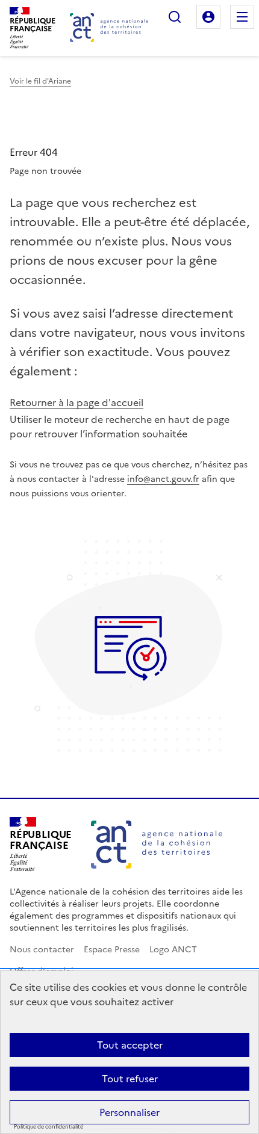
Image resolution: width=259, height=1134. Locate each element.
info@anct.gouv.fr (163, 479)
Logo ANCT (173, 949)
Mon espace (208, 17)
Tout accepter (130, 1045)
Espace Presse (112, 949)
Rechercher (175, 17)
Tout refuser (130, 1078)
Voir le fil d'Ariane (40, 81)
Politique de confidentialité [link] (48, 1127)
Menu (242, 17)
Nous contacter (42, 949)
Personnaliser (129, 1112)
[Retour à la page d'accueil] (109, 27)
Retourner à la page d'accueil (76, 402)
